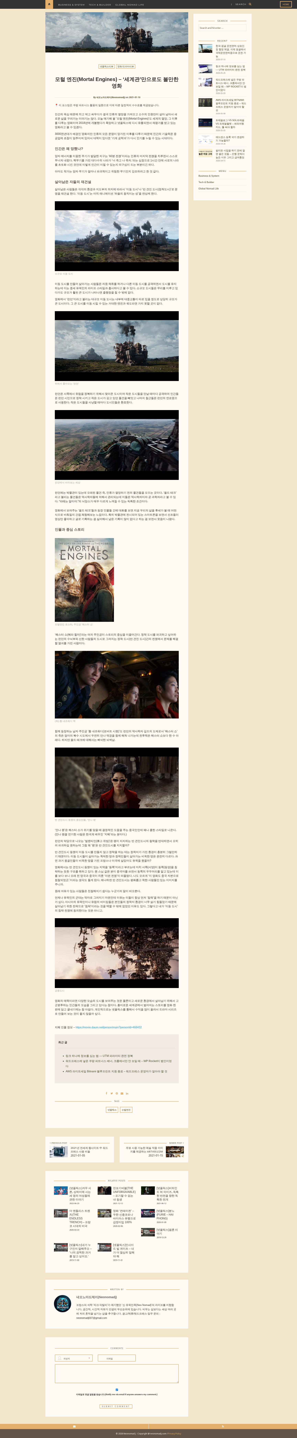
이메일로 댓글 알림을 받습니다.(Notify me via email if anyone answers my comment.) (116, 1394)
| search (238, 4)
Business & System (71, 4)
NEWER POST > (176, 1143)
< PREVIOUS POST (58, 1143)
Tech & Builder (100, 4)
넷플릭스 (112, 1109)
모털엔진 (126, 1109)
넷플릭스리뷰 (106, 66)
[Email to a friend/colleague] (122, 1092)
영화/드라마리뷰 (125, 66)
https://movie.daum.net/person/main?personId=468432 (109, 1027)
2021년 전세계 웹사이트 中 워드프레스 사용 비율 (89, 1149)
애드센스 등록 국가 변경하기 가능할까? (230, 139)
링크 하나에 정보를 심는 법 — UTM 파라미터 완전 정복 (99, 1055)
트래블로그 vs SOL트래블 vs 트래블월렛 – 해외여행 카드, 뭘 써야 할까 (230, 123)
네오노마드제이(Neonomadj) (110, 97)
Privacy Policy (174, 1433)
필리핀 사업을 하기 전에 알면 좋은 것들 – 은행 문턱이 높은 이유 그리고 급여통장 (230, 154)
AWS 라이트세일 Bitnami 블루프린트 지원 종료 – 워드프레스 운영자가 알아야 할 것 (116, 1071)
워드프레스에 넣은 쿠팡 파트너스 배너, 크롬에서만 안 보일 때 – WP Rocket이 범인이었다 (231, 84)
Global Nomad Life (129, 4)
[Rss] (223, 1426)
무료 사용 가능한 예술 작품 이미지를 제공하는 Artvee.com (144, 1149)
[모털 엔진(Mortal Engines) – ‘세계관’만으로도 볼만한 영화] (112, 1092)
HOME (286, 4)
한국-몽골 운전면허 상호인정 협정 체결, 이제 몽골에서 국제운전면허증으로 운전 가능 (231, 51)
